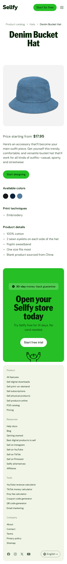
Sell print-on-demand (18, 386)
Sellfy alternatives (16, 463)
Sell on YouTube (15, 449)
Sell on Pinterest (15, 459)
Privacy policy (14, 538)
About (10, 524)
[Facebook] (8, 554)
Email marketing (15, 508)
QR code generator (16, 503)
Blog (9, 430)
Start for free (45, 7)
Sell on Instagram (16, 444)
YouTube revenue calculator (21, 484)
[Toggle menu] (61, 7)
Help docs (12, 426)
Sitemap (11, 543)
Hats (32, 24)
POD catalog (13, 405)
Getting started (15, 435)
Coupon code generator (19, 498)
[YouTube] (29, 554)
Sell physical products (18, 395)
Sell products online (17, 400)
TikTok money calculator (19, 489)
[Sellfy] (10, 7)
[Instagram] (15, 554)
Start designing (16, 174)
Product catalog (15, 24)
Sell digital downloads (18, 381)
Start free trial (33, 342)
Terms (10, 533)
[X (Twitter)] (22, 554)
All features (13, 377)
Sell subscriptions (16, 391)
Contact (11, 529)
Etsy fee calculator (16, 494)
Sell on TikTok (14, 454)
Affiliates (11, 468)
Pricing (10, 410)
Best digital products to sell (21, 440)
